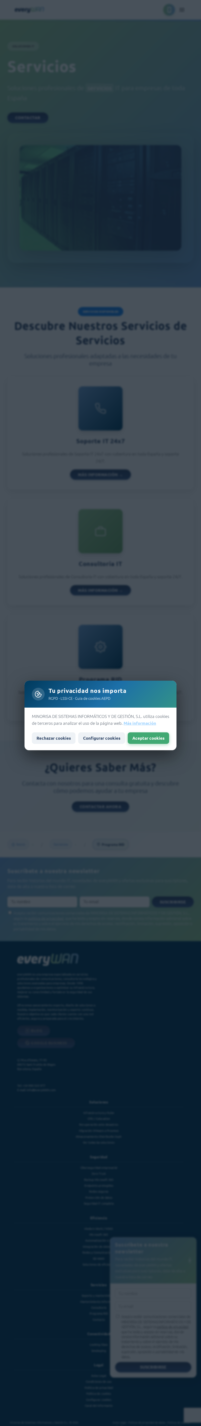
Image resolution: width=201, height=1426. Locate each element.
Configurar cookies (101, 738)
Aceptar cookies (148, 738)
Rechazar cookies (54, 738)
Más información (140, 723)
